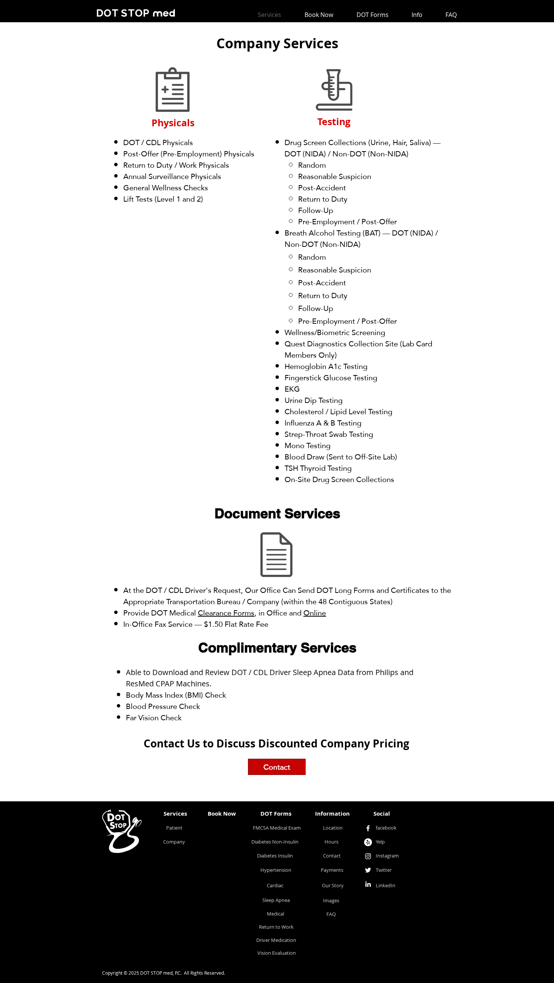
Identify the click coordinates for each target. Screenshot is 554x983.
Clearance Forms (226, 613)
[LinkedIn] (368, 884)
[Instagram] (368, 856)
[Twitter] (368, 870)
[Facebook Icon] (368, 828)
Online (314, 613)
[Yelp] (368, 842)
